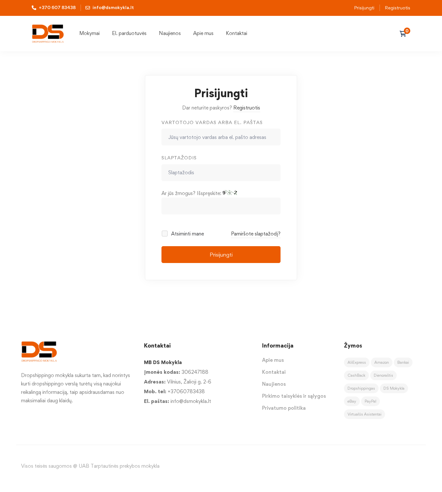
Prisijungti (364, 7)
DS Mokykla (393, 388)
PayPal (370, 401)
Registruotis (397, 7)
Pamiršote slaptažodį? (256, 234)
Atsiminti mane (187, 234)
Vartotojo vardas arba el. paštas (212, 122)
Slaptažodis (179, 157)
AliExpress (357, 362)
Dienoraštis (383, 375)
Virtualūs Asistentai (364, 414)
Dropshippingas (361, 388)
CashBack (356, 375)
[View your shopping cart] (405, 34)
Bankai (403, 362)
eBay (352, 401)
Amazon (381, 362)
